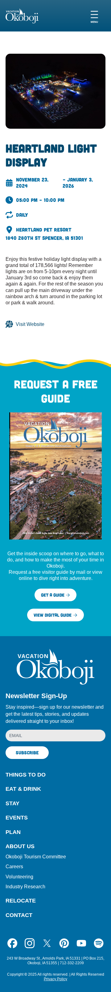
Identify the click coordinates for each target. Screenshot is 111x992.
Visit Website (30, 324)
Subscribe (27, 752)
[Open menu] (94, 15)
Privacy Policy (55, 979)
